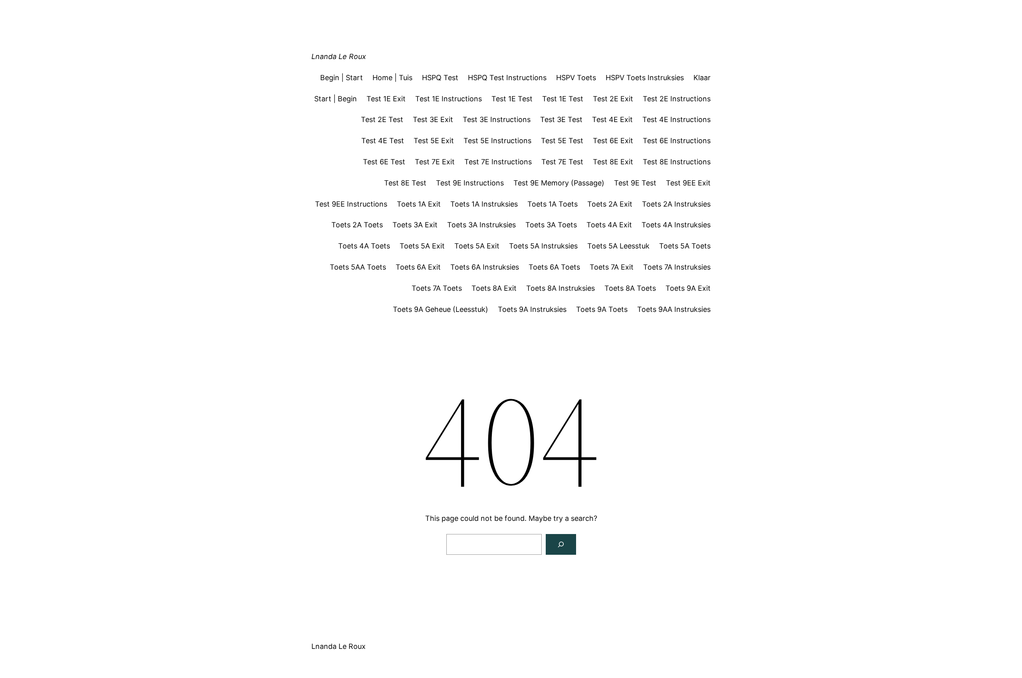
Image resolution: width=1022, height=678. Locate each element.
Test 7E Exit (435, 162)
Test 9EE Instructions (351, 204)
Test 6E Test (384, 162)
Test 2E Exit (613, 99)
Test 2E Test (382, 119)
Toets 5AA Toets (358, 267)
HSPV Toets (576, 77)
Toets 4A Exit (609, 225)
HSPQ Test (440, 77)
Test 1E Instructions (448, 99)
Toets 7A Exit (612, 267)
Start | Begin (335, 99)
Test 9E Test (635, 183)
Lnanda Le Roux (338, 56)
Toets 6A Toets (554, 267)
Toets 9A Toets (602, 309)
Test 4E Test (382, 140)
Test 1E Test (512, 99)
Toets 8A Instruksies (560, 288)
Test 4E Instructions (676, 119)
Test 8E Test (405, 183)
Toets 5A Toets (685, 246)
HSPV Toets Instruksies (645, 77)
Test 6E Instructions (677, 140)
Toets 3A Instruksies (481, 225)
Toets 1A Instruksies (484, 204)
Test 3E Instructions (497, 119)
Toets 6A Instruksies (484, 267)
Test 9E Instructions (470, 183)
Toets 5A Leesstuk (618, 246)
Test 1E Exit (386, 99)
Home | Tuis (392, 77)
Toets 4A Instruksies (676, 225)
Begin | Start (341, 77)
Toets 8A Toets (630, 288)
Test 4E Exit (612, 119)
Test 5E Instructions (497, 140)
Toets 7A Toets (437, 288)
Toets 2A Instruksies (676, 204)
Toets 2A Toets (357, 225)
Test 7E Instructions (498, 162)
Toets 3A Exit (415, 225)
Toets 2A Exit (609, 204)
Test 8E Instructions (677, 162)
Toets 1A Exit (419, 204)
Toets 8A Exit (494, 288)
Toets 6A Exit (418, 267)
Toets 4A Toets (364, 246)
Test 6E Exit (613, 140)
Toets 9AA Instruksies (674, 309)
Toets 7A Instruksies (677, 267)
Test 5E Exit (434, 140)
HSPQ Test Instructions (507, 77)
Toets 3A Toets (551, 225)
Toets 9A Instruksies (532, 309)
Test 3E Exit (433, 119)
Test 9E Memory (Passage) (558, 183)
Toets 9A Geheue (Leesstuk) (440, 309)
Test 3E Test (561, 119)
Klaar (702, 77)
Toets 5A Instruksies (543, 246)
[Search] (561, 544)
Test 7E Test (562, 162)
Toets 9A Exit (688, 288)
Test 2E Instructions (677, 99)
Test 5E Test (562, 140)
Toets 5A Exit (422, 246)
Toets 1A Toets (552, 204)
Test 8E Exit (613, 162)
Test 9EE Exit (688, 183)
